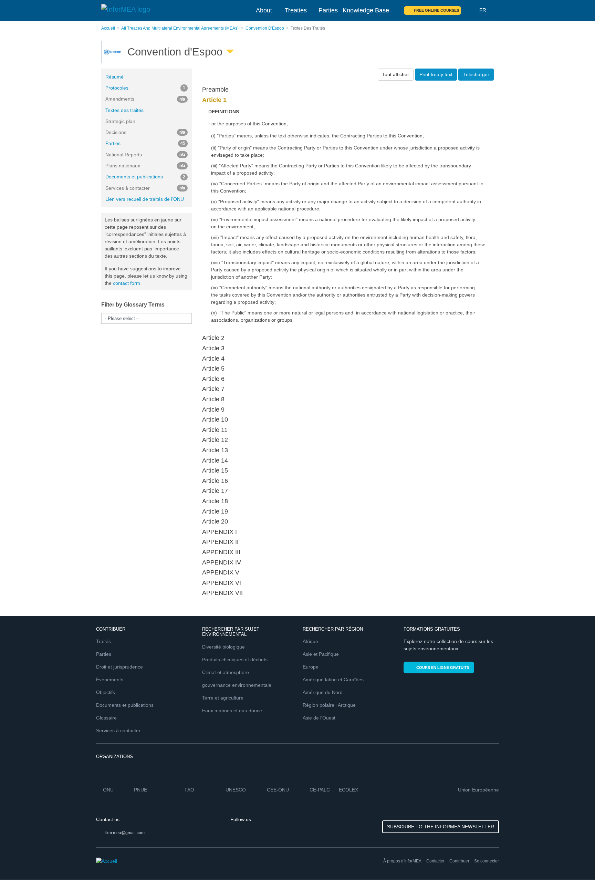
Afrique (310, 641)
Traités (103, 641)
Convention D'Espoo (265, 28)
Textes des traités (124, 110)
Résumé (114, 77)
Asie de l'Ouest (319, 718)
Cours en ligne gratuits (442, 667)
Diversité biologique (223, 647)
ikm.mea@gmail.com (125, 832)
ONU (108, 790)
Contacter (435, 861)
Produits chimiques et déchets (235, 659)
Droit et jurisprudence (119, 667)
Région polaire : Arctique (329, 705)
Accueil (108, 28)
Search (470, 10)
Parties (328, 10)
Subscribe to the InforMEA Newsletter (440, 826)
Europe (311, 667)
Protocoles (145, 88)
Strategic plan (120, 121)
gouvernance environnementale (236, 685)
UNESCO (236, 790)
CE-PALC (320, 790)
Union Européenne (478, 790)
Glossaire (106, 718)
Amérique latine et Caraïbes (333, 679)
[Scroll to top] (575, 860)
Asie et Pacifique (321, 654)
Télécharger (476, 74)
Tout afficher (395, 74)
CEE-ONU (278, 790)
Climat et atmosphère (225, 672)
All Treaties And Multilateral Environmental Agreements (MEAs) (180, 28)
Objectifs (105, 692)
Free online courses (436, 10)
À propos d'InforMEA (402, 861)
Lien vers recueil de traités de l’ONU (144, 199)
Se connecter (486, 861)
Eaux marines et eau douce (232, 710)
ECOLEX (348, 790)
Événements (109, 679)
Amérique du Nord (323, 692)
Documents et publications (145, 176)
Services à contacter (118, 730)
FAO (189, 790)
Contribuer (459, 861)
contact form (126, 283)
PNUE (140, 790)
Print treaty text (435, 74)
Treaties (296, 10)
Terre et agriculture (222, 698)
